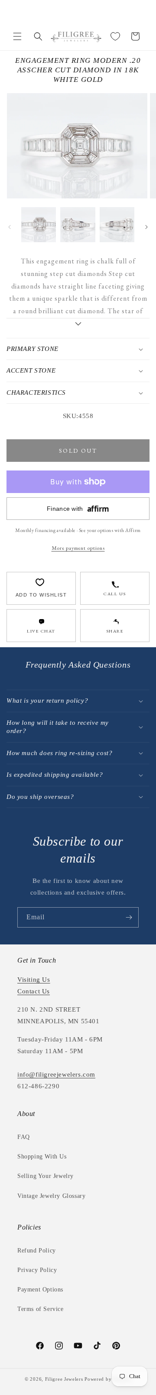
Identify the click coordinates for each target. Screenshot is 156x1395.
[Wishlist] (115, 36)
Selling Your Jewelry (45, 1176)
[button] (17, 36)
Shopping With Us (42, 1156)
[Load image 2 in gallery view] (77, 224)
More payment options (78, 548)
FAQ (23, 1137)
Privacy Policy (37, 1270)
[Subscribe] (128, 917)
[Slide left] (9, 227)
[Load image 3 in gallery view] (117, 224)
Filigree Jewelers (64, 1379)
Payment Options (40, 1289)
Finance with (78, 509)
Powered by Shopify (107, 1379)
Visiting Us (33, 979)
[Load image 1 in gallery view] (38, 224)
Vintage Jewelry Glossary (51, 1196)
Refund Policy (36, 1250)
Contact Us (33, 991)
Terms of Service (40, 1309)
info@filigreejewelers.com (56, 1074)
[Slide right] (146, 227)
